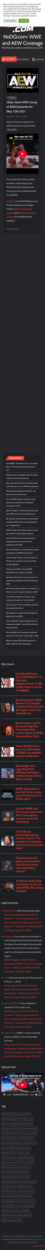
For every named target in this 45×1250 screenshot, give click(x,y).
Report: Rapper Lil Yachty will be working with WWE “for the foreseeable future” (22, 512)
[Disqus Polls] (23, 271)
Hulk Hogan (23, 1148)
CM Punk (8, 1138)
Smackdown (9, 1191)
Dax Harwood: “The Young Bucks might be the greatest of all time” (22, 606)
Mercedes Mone (10, 1167)
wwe (25, 1211)
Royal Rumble (28, 1182)
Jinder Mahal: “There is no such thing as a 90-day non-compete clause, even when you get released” (22, 561)
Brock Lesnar (9, 1128)
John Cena (8, 1157)
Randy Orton (9, 1172)
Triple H (7, 1206)
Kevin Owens (9, 1162)
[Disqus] (22, 338)
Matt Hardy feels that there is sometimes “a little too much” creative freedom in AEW (22, 590)
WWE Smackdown (11, 1220)
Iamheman (9, 936)
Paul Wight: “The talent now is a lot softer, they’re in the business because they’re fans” (22, 466)
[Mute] (36, 1094)
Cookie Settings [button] (10, 21)
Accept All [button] (23, 21)
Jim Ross (23, 1153)
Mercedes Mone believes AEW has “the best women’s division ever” (21, 492)
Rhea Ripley (9, 1177)
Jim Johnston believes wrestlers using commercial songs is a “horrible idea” (20, 598)
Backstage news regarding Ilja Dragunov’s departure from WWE (22, 614)
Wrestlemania (10, 1211)
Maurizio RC (10, 910)
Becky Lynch (9, 1124)
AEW (6, 1114)
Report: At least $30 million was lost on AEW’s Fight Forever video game (21, 642)
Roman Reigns (10, 1182)
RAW (24, 1172)
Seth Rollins (24, 1186)
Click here (11, 201)
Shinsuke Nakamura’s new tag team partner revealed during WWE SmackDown (22, 551)
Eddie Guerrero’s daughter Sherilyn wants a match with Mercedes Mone (22, 476)
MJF (26, 1167)
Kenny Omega (25, 1157)
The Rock (25, 1196)
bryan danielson (28, 1128)
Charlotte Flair (10, 1133)
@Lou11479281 (12, 1003)
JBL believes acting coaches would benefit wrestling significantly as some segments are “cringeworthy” (22, 522)
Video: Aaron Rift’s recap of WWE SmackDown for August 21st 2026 (19, 570)
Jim (6, 977)
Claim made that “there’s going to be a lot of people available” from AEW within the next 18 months (22, 624)
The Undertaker (10, 1201)
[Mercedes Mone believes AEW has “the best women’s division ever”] (24, 59)
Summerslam (9, 1196)
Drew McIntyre (10, 1143)
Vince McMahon (24, 1206)
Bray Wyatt (25, 1124)
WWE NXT (8, 1215)
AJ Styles (26, 1119)
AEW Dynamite (12, 229)
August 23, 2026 (23, 930)
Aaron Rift (10, 116)
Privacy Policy (38, 1246)
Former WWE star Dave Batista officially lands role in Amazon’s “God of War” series (22, 634)
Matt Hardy (26, 1162)
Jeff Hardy (8, 1153)
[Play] (4, 1094)
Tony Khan (28, 1201)
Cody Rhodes (25, 1138)
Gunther (7, 1148)
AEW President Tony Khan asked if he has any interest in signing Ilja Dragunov (22, 531)
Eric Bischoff (29, 1143)
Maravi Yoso (10, 1032)
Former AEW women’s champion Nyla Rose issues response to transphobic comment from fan (20, 502)
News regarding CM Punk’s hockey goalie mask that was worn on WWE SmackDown (22, 484)
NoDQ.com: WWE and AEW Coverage (22, 39)
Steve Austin (26, 1191)
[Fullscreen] (40, 1094)
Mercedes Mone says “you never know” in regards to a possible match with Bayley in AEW (22, 580)
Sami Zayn (8, 1186)
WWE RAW (24, 1215)
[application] (22, 1085)
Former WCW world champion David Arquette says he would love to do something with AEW (20, 541)
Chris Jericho (28, 1133)
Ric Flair (24, 1177)
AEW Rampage (10, 1119)
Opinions (13, 98)
